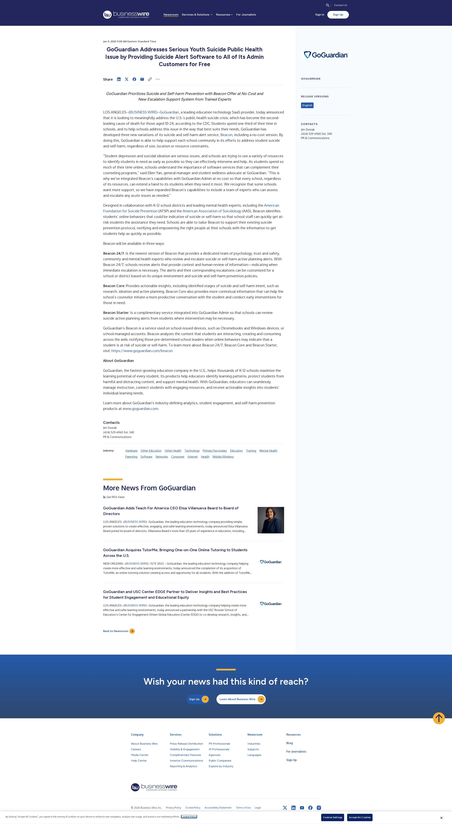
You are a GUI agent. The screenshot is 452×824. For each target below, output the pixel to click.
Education (236, 450)
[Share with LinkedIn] (119, 79)
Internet (193, 456)
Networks (162, 456)
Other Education (151, 450)
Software (146, 456)
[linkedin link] (293, 808)
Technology (192, 450)
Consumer (177, 456)
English (307, 105)
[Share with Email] (142, 79)
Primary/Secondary (215, 450)
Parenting (131, 456)
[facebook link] (310, 808)
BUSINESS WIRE (143, 112)
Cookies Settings (332, 817)
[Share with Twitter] (126, 79)
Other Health (173, 450)
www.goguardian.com (140, 408)
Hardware (131, 450)
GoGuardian (169, 112)
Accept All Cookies (360, 817)
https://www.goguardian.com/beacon (142, 350)
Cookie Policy (189, 816)
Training (251, 450)
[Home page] (126, 15)
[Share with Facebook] (134, 79)
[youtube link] (302, 808)
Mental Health (268, 450)
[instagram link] (319, 808)
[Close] (442, 817)
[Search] (327, 5)
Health (205, 456)
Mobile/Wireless (223, 456)
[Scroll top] (439, 718)
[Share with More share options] (157, 79)
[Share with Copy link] (150, 79)
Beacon (226, 134)
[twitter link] (285, 808)
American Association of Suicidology (212, 211)
